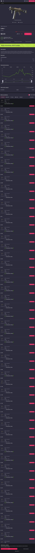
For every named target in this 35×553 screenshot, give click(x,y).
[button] (20, 22)
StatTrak (31, 94)
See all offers (32, 97)
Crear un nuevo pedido (30, 87)
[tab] (3, 97)
